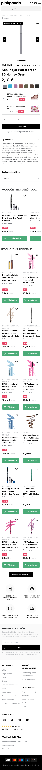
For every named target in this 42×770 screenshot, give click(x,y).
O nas (24, 706)
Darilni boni (26, 703)
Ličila (22, 16)
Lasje (4, 677)
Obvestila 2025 (8, 745)
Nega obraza (7, 674)
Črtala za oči (7, 18)
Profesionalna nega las (11, 703)
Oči (28, 16)
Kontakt (25, 695)
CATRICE (14, 16)
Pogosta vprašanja (29, 692)
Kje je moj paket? (29, 679)
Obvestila (6, 749)
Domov (6, 16)
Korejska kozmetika (10, 696)
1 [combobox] (3, 99)
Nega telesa (7, 692)
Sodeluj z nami (28, 699)
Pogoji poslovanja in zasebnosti (14, 741)
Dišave (4, 681)
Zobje (4, 688)
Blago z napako (8, 699)
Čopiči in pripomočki (10, 685)
